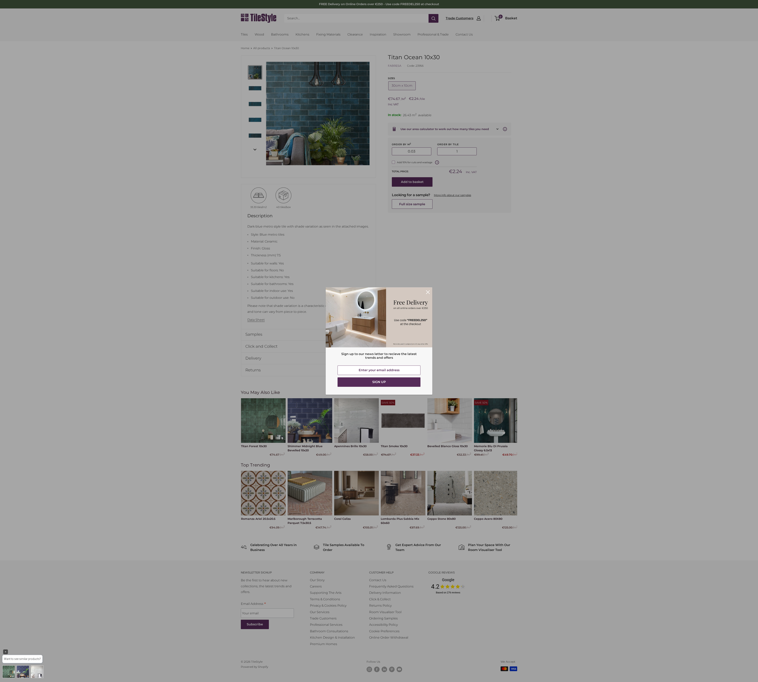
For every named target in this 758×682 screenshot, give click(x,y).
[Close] (428, 292)
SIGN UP (379, 382)
